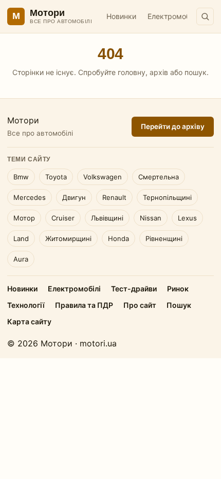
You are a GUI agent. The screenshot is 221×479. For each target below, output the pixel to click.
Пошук (179, 305)
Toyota (56, 177)
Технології (26, 305)
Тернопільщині (167, 197)
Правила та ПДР (84, 305)
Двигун (74, 197)
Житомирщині (68, 238)
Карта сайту (29, 321)
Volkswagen (102, 177)
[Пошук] (205, 16)
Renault (114, 197)
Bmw (21, 177)
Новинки (121, 16)
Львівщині (107, 218)
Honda (118, 238)
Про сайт (139, 305)
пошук (196, 72)
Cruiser (63, 218)
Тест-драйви (134, 288)
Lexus (187, 218)
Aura (20, 259)
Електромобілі (172, 16)
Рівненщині (163, 238)
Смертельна (158, 177)
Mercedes (29, 197)
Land (21, 238)
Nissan (150, 218)
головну (131, 72)
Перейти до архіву (173, 126)
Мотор (24, 218)
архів (159, 72)
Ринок (178, 288)
